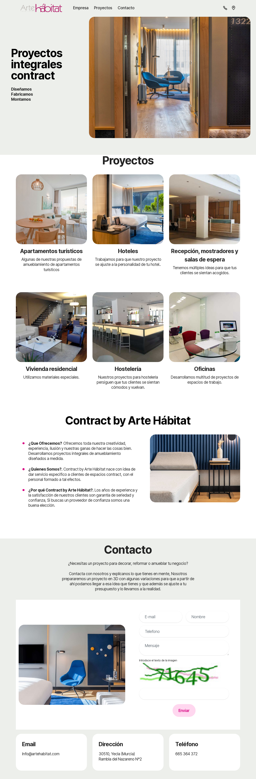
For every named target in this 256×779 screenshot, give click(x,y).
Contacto (126, 7)
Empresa (80, 7)
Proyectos (103, 7)
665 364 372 (186, 753)
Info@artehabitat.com (40, 753)
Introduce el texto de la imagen (158, 660)
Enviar (184, 710)
